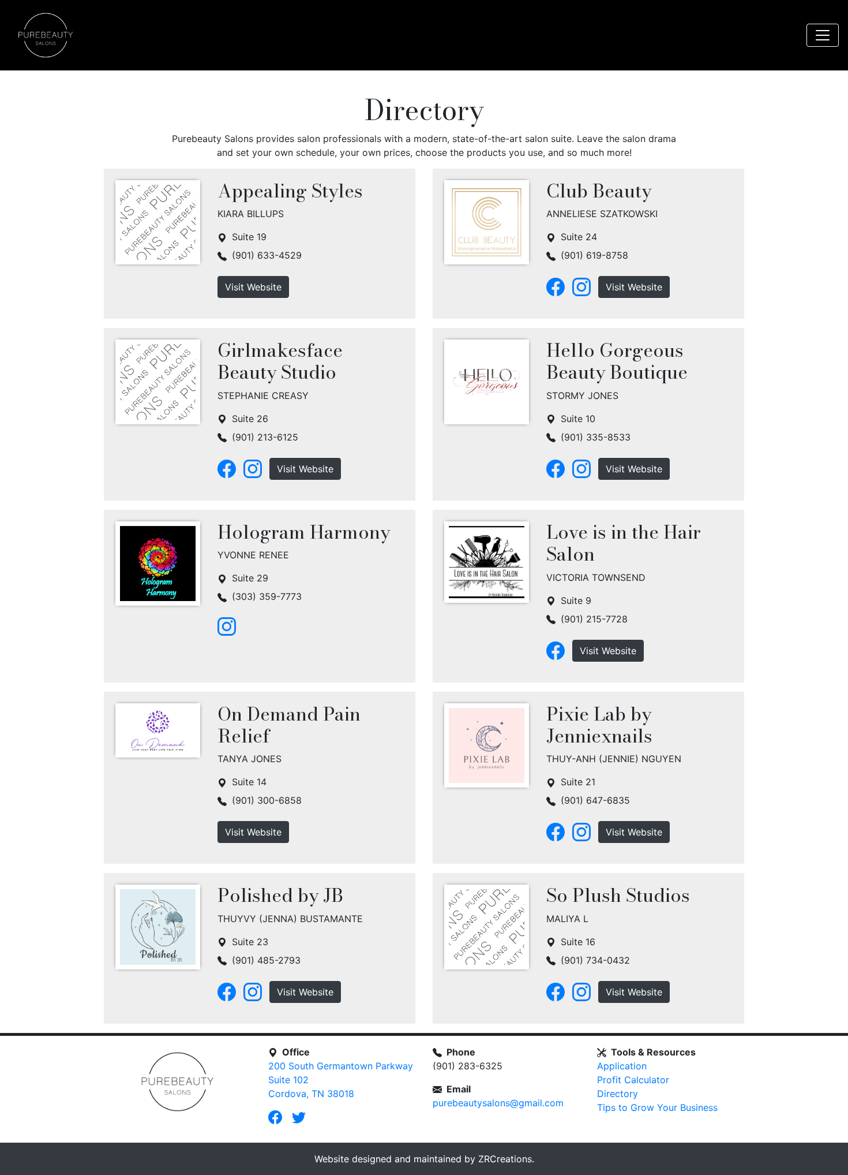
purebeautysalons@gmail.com (498, 1103)
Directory (617, 1093)
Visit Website (253, 287)
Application (622, 1066)
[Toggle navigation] (822, 35)
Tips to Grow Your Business (657, 1107)
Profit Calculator (633, 1080)
